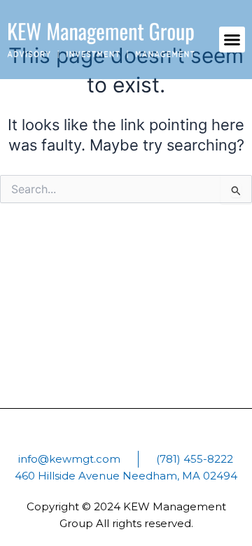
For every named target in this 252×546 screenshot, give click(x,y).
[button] (232, 40)
